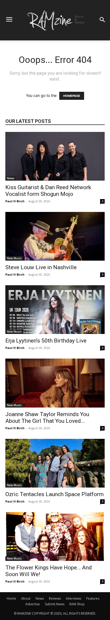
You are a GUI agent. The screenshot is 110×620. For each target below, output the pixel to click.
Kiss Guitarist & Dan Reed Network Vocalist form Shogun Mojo (48, 190)
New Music (14, 258)
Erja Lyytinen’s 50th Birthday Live (46, 340)
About (25, 598)
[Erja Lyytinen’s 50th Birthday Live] (55, 309)
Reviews (55, 598)
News (10, 178)
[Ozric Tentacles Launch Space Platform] (55, 463)
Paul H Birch (15, 201)
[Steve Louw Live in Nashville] (55, 236)
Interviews (73, 598)
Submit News (54, 604)
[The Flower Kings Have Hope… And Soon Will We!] (55, 536)
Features (92, 598)
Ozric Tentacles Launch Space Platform (54, 494)
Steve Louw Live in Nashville (41, 267)
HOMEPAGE (71, 96)
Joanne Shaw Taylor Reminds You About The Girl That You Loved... (47, 417)
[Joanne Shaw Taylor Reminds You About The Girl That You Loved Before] (55, 383)
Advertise (32, 604)
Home (11, 598)
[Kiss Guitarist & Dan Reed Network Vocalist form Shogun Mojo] (55, 156)
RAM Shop (77, 604)
